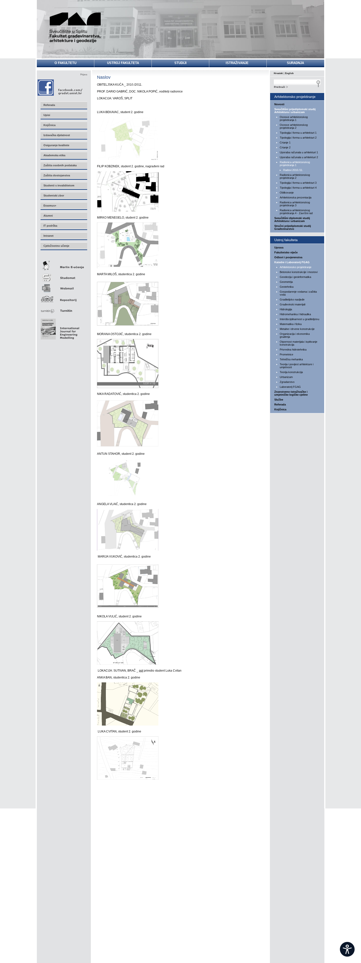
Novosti (279, 104)
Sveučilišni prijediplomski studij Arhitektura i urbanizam (295, 111)
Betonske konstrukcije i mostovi (299, 272)
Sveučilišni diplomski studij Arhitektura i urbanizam (292, 219)
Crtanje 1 (285, 142)
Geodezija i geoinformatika (295, 276)
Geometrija (286, 281)
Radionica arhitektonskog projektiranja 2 (295, 176)
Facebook (60, 87)
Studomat (64, 275)
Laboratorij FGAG (290, 386)
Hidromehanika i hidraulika (295, 314)
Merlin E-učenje (64, 264)
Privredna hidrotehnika (293, 349)
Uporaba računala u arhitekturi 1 (299, 152)
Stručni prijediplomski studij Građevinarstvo (292, 227)
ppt (141, 670)
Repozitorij (64, 297)
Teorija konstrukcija (291, 372)
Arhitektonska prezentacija (295, 197)
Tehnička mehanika (291, 359)
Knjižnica (280, 409)
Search (297, 86)
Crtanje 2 (285, 147)
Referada (280, 404)
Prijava (83, 74)
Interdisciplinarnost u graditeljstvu (299, 319)
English (289, 73)
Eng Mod (59, 327)
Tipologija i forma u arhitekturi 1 (298, 132)
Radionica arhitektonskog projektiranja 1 (295, 164)
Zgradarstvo (287, 381)
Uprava (278, 247)
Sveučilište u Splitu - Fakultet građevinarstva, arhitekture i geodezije (75, 27)
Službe (278, 399)
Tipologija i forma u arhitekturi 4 (298, 187)
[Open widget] (347, 949)
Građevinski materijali (292, 304)
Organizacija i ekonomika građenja (295, 335)
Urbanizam (286, 377)
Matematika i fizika (291, 324)
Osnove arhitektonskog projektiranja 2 (294, 126)
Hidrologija (286, 309)
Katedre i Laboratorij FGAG (292, 262)
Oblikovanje (287, 192)
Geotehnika (286, 286)
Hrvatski (278, 73)
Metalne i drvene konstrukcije (297, 328)
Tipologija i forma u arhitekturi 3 (298, 182)
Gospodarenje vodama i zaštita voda (298, 293)
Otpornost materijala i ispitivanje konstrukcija (298, 343)
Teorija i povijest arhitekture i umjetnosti (296, 366)
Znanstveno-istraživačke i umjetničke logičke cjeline (291, 393)
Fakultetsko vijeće (286, 252)
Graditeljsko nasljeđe (292, 299)
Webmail (64, 286)
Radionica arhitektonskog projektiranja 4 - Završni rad (296, 212)
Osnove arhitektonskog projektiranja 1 (294, 118)
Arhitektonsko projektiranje (295, 267)
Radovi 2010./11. (293, 170)
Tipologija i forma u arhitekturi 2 (298, 137)
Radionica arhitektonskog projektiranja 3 (295, 204)
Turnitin (64, 308)
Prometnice (286, 354)
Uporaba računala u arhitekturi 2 (299, 157)
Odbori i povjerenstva (288, 257)
